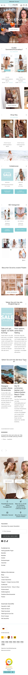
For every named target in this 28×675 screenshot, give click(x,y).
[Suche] (5, 5)
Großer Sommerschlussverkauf (14, 48)
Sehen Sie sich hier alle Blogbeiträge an (14, 303)
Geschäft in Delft (5, 606)
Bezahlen (3, 555)
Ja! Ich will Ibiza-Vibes (10, 536)
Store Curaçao (5, 616)
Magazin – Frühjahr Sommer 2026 (10, 582)
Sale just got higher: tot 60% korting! (7, 330)
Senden (3, 558)
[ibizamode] (13, 5)
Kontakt (3, 565)
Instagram (8, 481)
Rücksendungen (5, 560)
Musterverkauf (5, 589)
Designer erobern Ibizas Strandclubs (6, 388)
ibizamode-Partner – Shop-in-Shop (10, 587)
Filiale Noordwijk (5, 611)
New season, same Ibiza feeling (19, 330)
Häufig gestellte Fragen (7, 550)
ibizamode (7, 632)
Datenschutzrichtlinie (5, 650)
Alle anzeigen (14, 51)
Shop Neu (14, 115)
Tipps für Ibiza (5, 577)
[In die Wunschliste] (11, 56)
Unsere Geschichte (6, 579)
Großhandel (4, 584)
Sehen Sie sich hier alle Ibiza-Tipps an (14, 360)
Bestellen (3, 553)
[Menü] (1, 5)
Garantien (3, 562)
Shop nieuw (14, 29)
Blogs (2, 574)
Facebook (20, 481)
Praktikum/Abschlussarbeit (8, 594)
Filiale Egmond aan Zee (7, 613)
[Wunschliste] (23, 5)
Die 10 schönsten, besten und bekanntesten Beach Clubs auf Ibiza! (19, 391)
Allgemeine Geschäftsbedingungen (8, 648)
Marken (3, 596)
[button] (6, 243)
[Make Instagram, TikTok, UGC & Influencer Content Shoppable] (24, 260)
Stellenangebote (5, 592)
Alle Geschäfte (5, 618)
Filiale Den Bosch (5, 608)
